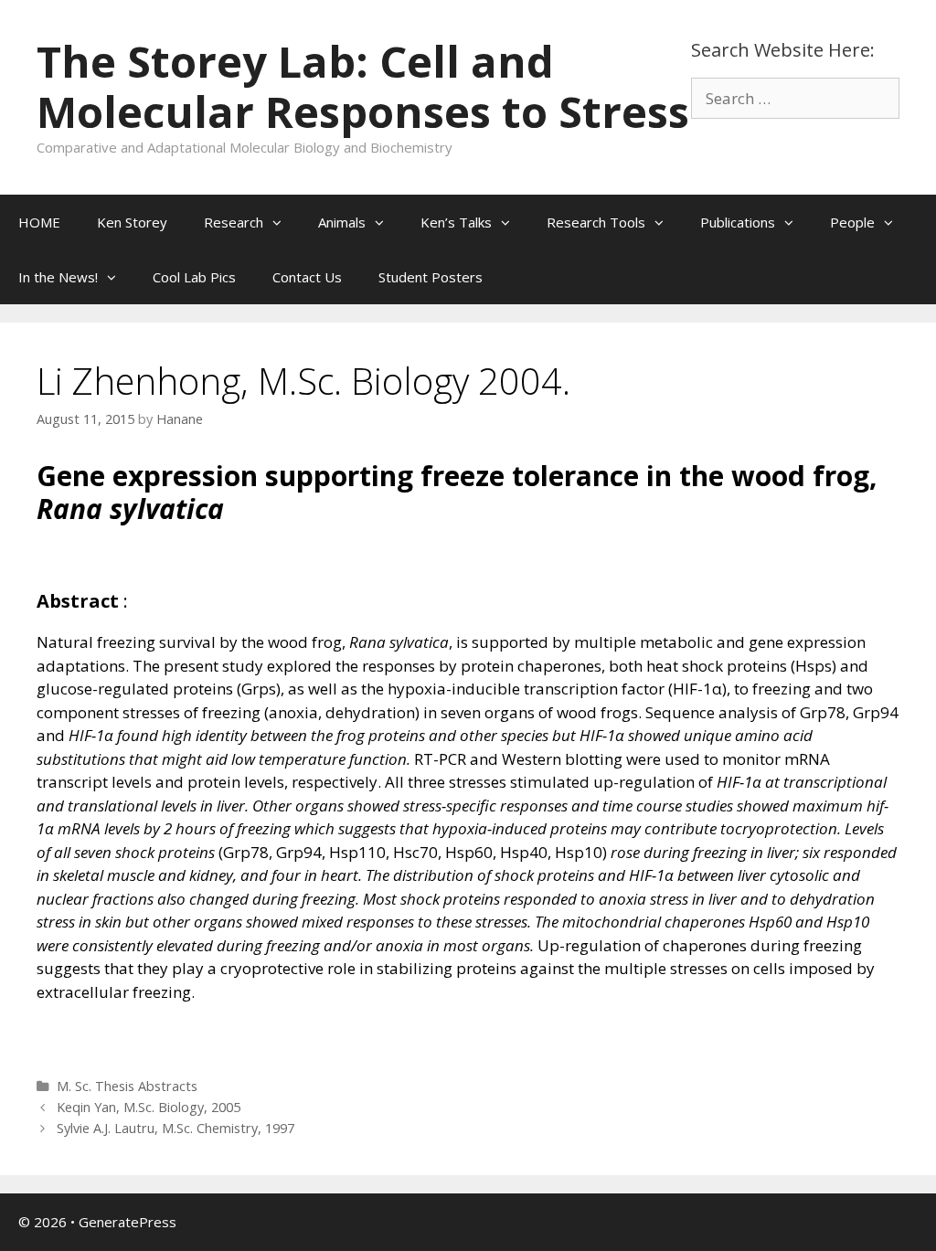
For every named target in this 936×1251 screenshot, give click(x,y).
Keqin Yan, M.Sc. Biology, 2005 (148, 1107)
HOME (39, 222)
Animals (342, 222)
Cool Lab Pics (194, 277)
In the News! (58, 277)
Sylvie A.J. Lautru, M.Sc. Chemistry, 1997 (175, 1128)
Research (233, 222)
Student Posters (430, 277)
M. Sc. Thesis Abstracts (127, 1086)
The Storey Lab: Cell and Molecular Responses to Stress (363, 86)
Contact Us (307, 277)
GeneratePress (127, 1222)
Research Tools (596, 222)
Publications (737, 222)
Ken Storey (132, 222)
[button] (281, 222)
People (852, 222)
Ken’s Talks (456, 222)
